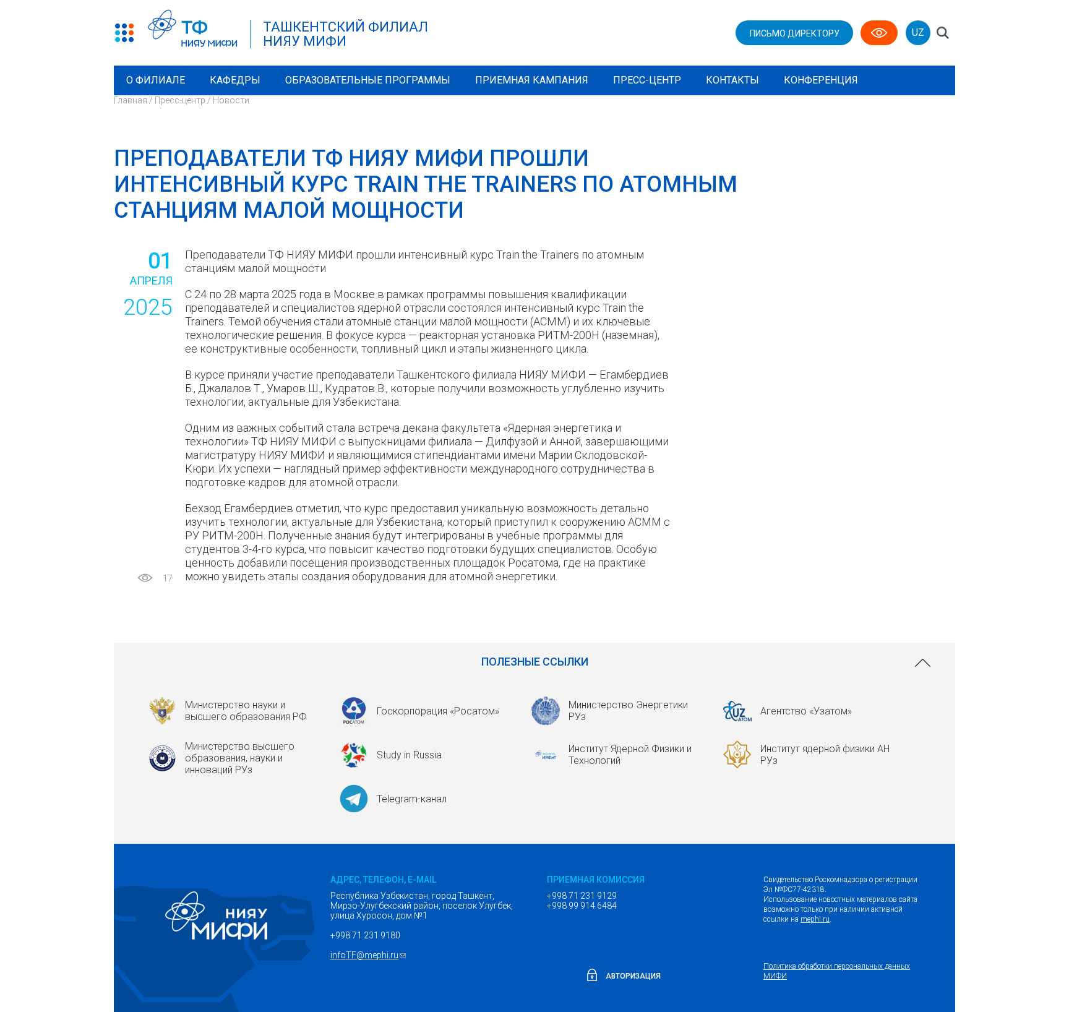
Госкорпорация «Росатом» (438, 711)
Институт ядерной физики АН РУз (825, 754)
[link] (534, 662)
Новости (231, 100)
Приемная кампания (531, 80)
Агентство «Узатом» (806, 711)
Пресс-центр (647, 80)
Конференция (821, 80)
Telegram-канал (412, 799)
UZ (918, 32)
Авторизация (633, 976)
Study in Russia (409, 755)
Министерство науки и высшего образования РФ (246, 711)
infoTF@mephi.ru (369, 955)
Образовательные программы (367, 80)
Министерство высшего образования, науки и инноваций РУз (239, 758)
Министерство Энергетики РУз (628, 711)
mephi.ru (815, 919)
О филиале (155, 80)
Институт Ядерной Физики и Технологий (630, 754)
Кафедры (235, 80)
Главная (130, 100)
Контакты (732, 80)
